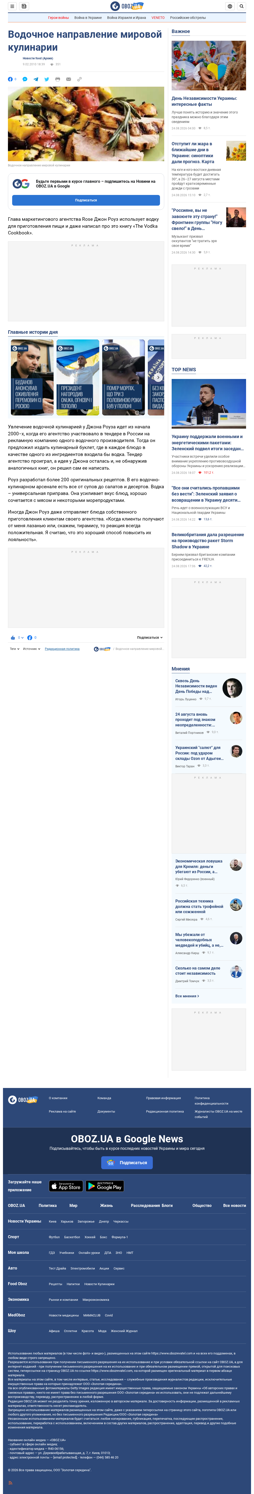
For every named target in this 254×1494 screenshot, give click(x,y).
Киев (52, 1221)
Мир (73, 1205)
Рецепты (55, 1284)
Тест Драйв (57, 1268)
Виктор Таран (184, 766)
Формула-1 (120, 1237)
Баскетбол (72, 1237)
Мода (102, 1331)
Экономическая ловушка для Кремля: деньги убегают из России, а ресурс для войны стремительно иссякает (198, 867)
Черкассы (120, 1221)
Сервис (119, 1268)
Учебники (66, 1253)
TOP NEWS (184, 370)
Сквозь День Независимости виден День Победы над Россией (196, 686)
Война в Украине (88, 18)
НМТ (130, 1253)
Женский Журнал (124, 1331)
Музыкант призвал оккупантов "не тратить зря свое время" (194, 241)
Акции (104, 1268)
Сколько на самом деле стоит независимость (197, 971)
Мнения (181, 669)
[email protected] (65, 1457)
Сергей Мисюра (186, 919)
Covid (109, 1315)
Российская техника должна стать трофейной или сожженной (199, 906)
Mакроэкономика (96, 1300)
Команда (104, 1098)
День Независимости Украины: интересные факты (204, 101)
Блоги (167, 1205)
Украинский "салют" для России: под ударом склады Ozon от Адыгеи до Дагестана (198, 753)
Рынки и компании (63, 1300)
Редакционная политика (62, 649)
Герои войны (58, 18)
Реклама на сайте (62, 1111)
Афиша (54, 1331)
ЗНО (119, 1253)
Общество (202, 1205)
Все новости (234, 1205)
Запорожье (86, 1221)
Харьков (67, 1221)
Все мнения (185, 996)
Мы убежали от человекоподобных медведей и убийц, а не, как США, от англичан (198, 940)
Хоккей (90, 1237)
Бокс (103, 1237)
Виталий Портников (189, 733)
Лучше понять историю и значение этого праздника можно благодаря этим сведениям (205, 117)
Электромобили (82, 1268)
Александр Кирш (187, 953)
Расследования (145, 1205)
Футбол (54, 1237)
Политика (48, 1205)
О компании (58, 1098)
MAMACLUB (91, 1315)
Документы (106, 1111)
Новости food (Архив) (38, 58)
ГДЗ (52, 1253)
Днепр (104, 1221)
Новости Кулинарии (99, 1284)
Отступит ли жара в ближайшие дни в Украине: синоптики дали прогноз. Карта (193, 152)
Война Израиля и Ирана (126, 18)
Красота (88, 1331)
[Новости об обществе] (102, 650)
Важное (181, 31)
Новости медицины (64, 1315)
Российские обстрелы (188, 18)
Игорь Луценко (185, 699)
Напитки (73, 1284)
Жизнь (106, 1205)
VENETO (158, 18)
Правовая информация (163, 1098)
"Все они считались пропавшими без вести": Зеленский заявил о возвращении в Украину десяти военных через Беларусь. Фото (206, 494)
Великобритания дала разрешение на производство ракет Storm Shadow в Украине (208, 540)
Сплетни (70, 1331)
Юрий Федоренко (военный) (195, 879)
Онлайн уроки (89, 1253)
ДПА (107, 1253)
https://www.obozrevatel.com (171, 1353)
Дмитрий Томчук (187, 981)
